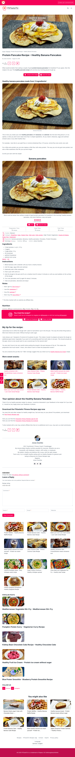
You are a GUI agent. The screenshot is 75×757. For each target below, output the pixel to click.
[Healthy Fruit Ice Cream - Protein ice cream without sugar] (37, 654)
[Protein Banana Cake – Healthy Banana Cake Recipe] (13, 722)
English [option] (40, 743)
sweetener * (13, 289)
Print (31, 224)
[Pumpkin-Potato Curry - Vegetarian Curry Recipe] (37, 619)
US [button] (8, 259)
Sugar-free (5, 237)
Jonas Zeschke (7, 58)
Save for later (46, 74)
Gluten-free (24, 235)
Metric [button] (4, 259)
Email (29, 510)
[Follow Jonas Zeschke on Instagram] (40, 464)
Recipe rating (6, 483)
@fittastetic (44, 315)
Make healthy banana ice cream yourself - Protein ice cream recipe (13, 551)
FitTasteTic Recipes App (30, 737)
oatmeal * (12, 292)
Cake (19, 235)
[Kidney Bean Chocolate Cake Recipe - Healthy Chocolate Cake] (37, 636)
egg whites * (16, 295)
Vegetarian (12, 237)
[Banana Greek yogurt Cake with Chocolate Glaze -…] (13, 704)
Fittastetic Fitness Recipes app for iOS (26, 419)
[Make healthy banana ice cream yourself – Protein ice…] (37, 722)
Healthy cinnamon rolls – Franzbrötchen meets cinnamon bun (13, 373)
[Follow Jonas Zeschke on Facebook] (34, 464)
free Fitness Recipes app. (11, 414)
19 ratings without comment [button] (20, 475)
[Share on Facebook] (9, 63)
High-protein (39, 235)
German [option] (35, 743)
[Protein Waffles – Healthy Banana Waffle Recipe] (37, 704)
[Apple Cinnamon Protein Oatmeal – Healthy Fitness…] (60, 722)
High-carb (32, 235)
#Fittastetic (63, 315)
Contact (41, 737)
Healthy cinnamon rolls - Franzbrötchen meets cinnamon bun (60, 551)
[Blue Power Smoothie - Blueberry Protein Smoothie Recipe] (37, 672)
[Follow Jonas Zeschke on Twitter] (37, 464)
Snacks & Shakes (64, 235)
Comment (6, 490)
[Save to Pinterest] (13, 63)
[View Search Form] (68, 8)
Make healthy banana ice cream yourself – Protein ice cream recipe (60, 373)
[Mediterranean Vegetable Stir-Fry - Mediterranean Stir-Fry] (37, 601)
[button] (34, 220)
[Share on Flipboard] (17, 63)
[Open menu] (71, 8)
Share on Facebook (32, 319)
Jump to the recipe (32, 74)
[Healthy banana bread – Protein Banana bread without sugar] (60, 704)
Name (5, 510)
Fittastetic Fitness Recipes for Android (26, 421)
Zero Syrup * (16, 286)
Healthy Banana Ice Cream (58, 351)
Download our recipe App (65, 2)
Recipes (19, 737)
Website (53, 510)
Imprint (47, 737)
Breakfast (14, 235)
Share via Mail (47, 319)
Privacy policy (54, 737)
